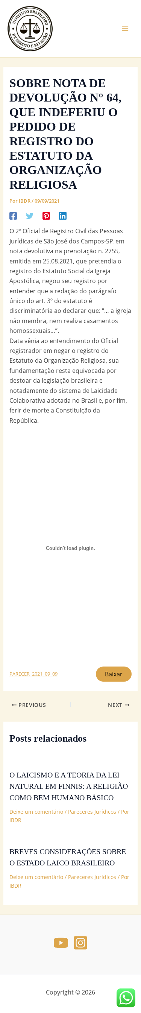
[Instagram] (80, 942)
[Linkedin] (63, 215)
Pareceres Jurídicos (92, 811)
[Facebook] (13, 215)
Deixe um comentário (36, 811)
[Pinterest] (46, 215)
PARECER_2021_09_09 (33, 673)
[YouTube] (60, 942)
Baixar (114, 674)
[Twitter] (29, 215)
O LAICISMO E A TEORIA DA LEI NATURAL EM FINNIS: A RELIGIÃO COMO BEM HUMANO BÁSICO (68, 786)
